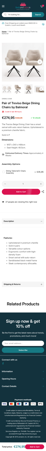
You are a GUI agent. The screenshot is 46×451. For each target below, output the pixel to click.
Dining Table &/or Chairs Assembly (25, 172)
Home (4, 32)
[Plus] (41, 184)
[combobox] (23, 14)
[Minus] (5, 184)
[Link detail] (3, 363)
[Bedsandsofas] (23, 6)
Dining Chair (7, 99)
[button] (39, 61)
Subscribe (23, 350)
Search (38, 14)
